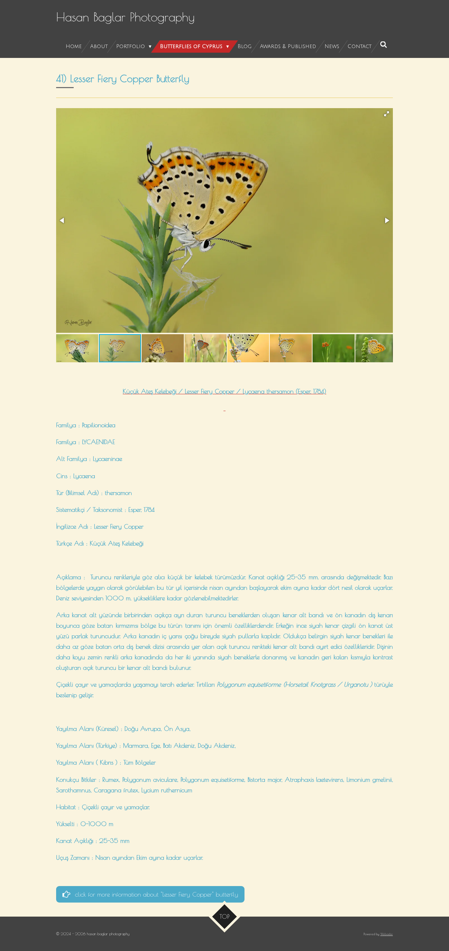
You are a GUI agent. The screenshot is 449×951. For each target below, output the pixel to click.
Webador (386, 934)
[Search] (383, 44)
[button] (386, 113)
